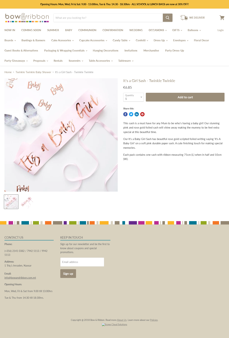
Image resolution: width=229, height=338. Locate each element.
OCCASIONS (157, 30)
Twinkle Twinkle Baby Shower (33, 72)
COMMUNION (87, 30)
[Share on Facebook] (125, 114)
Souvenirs (75, 60)
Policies (154, 320)
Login (221, 30)
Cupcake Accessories (92, 40)
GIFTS (176, 30)
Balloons (193, 30)
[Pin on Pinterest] (142, 114)
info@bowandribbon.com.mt (20, 277)
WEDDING (136, 30)
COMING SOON (31, 30)
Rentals (58, 60)
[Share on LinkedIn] (137, 114)
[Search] (167, 18)
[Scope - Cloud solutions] (114, 324)
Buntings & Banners (33, 40)
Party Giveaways (15, 60)
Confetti (141, 40)
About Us (122, 320)
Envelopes (179, 40)
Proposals (39, 60)
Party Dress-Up (174, 50)
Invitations (131, 50)
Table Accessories (100, 60)
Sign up (68, 273)
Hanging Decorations (105, 50)
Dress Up (160, 40)
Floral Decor (201, 40)
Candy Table (120, 40)
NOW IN (9, 30)
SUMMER (53, 30)
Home (8, 72)
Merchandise (151, 50)
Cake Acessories (61, 40)
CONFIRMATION (113, 30)
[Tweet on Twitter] (131, 114)
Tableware (124, 60)
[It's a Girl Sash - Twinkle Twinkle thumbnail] (11, 202)
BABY (68, 30)
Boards (9, 40)
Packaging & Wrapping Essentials (64, 50)
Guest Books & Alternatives (21, 50)
